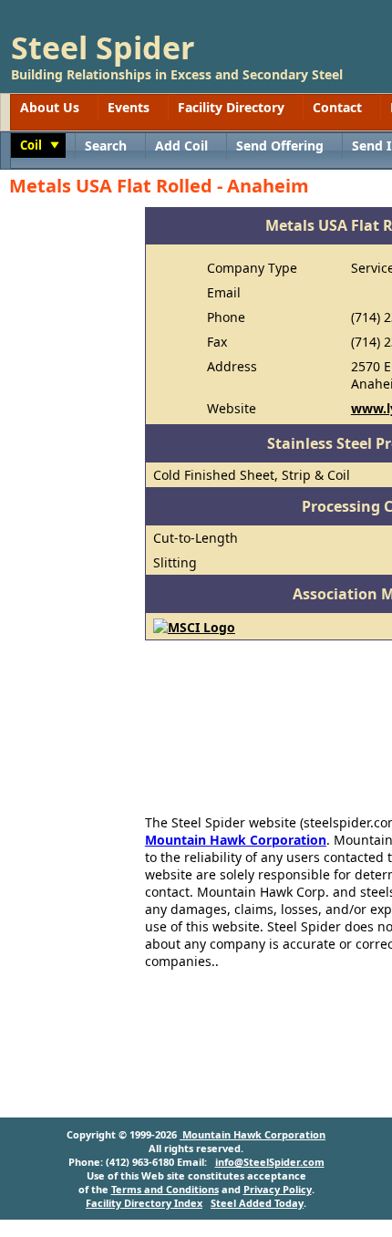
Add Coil (181, 145)
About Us (49, 107)
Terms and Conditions (165, 1189)
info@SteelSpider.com (270, 1162)
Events (129, 107)
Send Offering (280, 145)
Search (106, 145)
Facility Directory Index (144, 1203)
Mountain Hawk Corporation (235, 839)
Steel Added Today (257, 1203)
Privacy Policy (277, 1189)
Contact (337, 107)
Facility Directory (231, 107)
